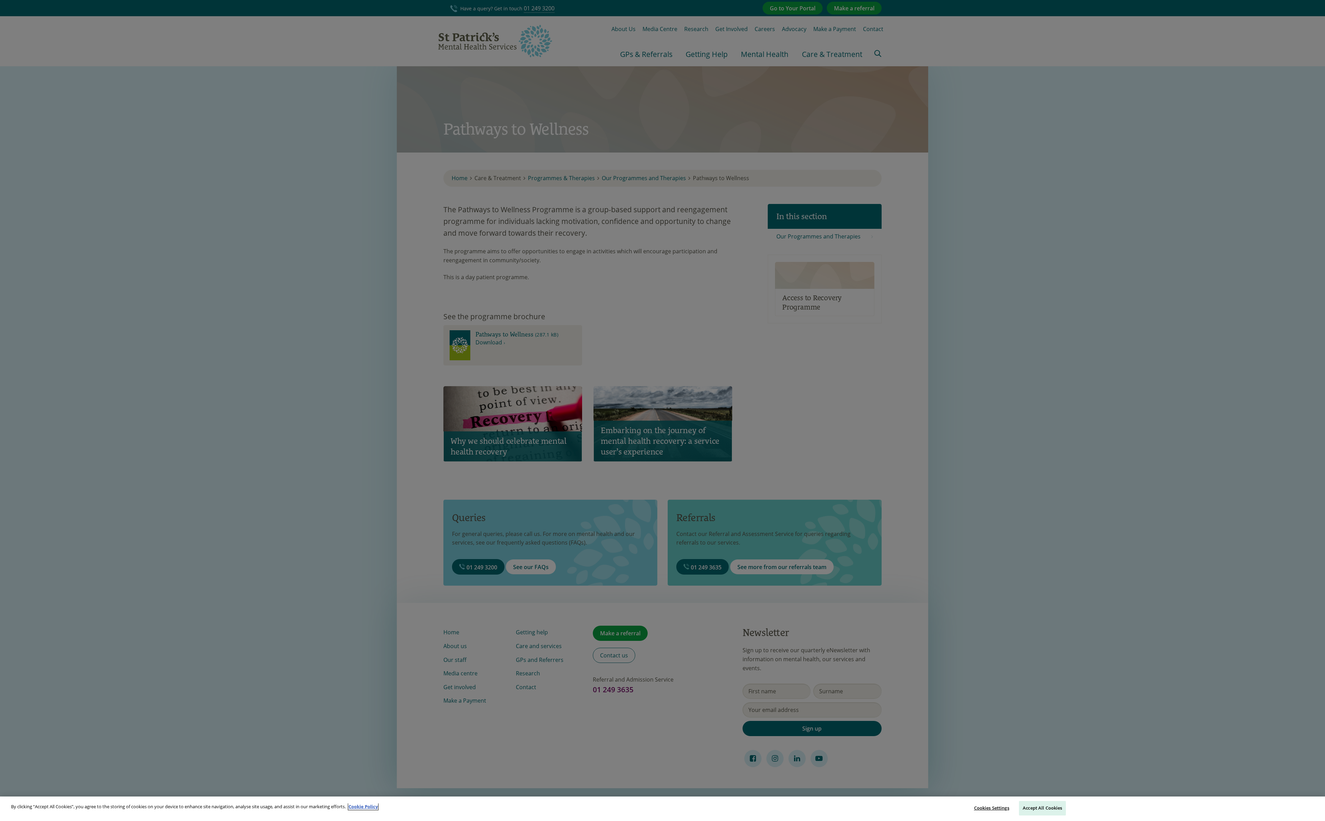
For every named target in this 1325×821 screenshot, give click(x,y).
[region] (662, 808)
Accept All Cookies (1042, 808)
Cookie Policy (363, 806)
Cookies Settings (991, 808)
